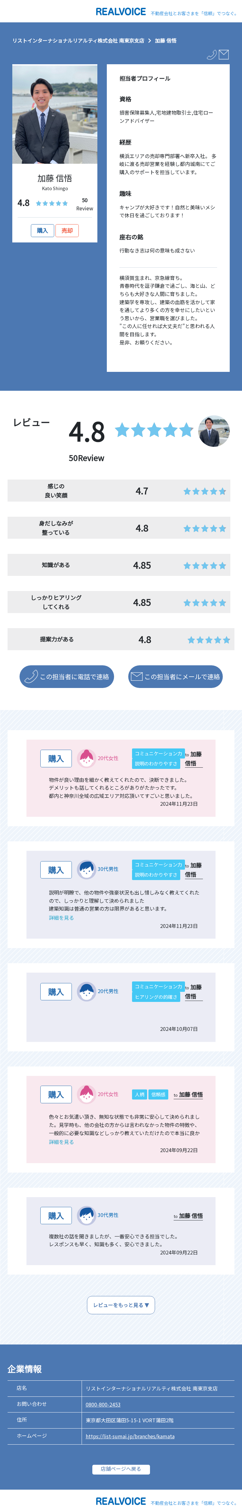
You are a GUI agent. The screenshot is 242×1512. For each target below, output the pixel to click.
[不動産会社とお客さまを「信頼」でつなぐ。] (121, 10)
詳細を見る (61, 917)
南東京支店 (131, 40)
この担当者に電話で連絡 (74, 676)
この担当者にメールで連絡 (182, 676)
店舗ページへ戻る (121, 1468)
